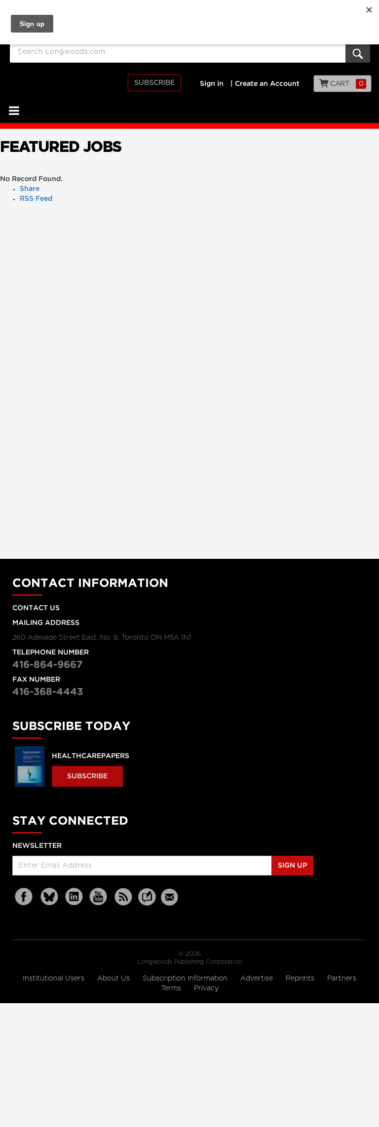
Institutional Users (54, 978)
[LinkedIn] (74, 897)
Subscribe (154, 82)
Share (29, 189)
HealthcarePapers (90, 756)
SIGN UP (292, 866)
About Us (114, 978)
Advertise (257, 978)
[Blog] (147, 903)
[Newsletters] (171, 897)
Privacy (206, 988)
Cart (346, 83)
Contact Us (36, 608)
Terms (172, 988)
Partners (341, 978)
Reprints (301, 978)
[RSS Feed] (123, 897)
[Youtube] (99, 897)
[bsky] (49, 897)
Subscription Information (185, 978)
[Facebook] (25, 897)
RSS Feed (36, 199)
